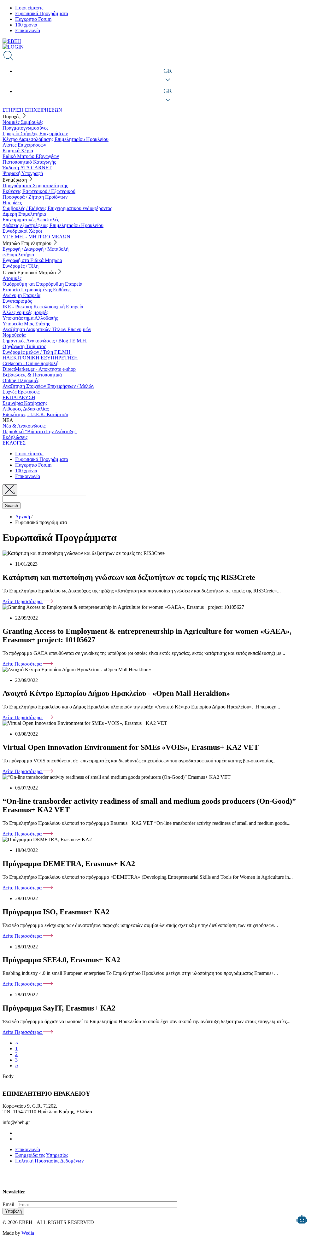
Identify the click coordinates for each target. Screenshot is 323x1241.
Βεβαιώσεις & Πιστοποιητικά (32, 374)
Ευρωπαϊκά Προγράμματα (41, 13)
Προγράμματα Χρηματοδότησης (35, 185)
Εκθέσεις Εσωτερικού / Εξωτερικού (39, 191)
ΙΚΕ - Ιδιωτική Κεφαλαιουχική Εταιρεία (43, 306)
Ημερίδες (12, 202)
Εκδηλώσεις (15, 437)
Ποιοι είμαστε (29, 7)
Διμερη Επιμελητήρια (24, 214)
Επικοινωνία (27, 30)
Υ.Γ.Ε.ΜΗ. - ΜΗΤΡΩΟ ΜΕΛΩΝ (36, 236)
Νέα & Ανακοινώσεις (24, 425)
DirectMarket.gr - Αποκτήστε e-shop (39, 369)
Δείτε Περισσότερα (23, 601)
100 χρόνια (26, 24)
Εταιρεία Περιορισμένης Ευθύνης (36, 289)
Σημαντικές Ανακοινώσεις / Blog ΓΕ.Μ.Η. (45, 340)
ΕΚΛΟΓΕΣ (14, 443)
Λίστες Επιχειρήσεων (24, 145)
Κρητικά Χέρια (18, 150)
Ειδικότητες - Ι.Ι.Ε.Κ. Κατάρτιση (35, 414)
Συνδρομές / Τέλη (20, 266)
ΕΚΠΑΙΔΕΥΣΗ (19, 397)
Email (8, 1204)
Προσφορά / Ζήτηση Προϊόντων (35, 197)
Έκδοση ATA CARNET (27, 167)
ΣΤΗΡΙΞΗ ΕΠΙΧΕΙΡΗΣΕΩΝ (32, 110)
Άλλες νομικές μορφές (25, 312)
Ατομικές (12, 278)
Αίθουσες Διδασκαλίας (26, 408)
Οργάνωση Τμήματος (24, 346)
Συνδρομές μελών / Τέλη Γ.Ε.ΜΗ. (37, 352)
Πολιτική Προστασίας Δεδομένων (49, 1160)
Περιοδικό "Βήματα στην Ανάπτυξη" (40, 431)
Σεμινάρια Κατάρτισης (25, 403)
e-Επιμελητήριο (18, 254)
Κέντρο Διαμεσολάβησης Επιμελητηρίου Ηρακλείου (56, 139)
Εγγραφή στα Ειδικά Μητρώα (32, 260)
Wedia (27, 1233)
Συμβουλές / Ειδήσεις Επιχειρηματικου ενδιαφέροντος (57, 208)
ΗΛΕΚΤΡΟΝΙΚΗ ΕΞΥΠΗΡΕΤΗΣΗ (40, 357)
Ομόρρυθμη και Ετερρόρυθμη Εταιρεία (42, 284)
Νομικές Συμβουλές (23, 122)
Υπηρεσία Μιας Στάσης (26, 323)
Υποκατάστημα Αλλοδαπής (30, 318)
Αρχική (22, 516)
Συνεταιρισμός (17, 301)
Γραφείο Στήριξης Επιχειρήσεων (35, 133)
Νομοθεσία (14, 335)
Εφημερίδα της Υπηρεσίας (41, 1155)
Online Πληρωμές (21, 380)
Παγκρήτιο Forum (33, 19)
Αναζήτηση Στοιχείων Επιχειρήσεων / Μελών (48, 386)
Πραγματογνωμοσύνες (25, 128)
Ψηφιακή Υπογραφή (23, 173)
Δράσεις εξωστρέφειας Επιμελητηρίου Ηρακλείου (53, 225)
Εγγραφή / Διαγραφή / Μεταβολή (35, 249)
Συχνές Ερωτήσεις (21, 391)
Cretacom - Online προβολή (30, 363)
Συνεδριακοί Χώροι (22, 231)
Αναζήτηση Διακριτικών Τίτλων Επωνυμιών (47, 329)
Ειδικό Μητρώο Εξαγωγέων (31, 156)
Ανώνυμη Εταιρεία (21, 295)
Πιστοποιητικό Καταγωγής (29, 162)
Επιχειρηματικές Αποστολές (31, 219)
